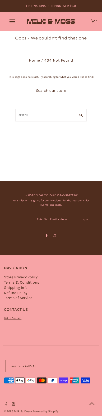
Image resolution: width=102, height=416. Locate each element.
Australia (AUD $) (23, 366)
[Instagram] (54, 236)
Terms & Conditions (21, 282)
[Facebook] (47, 236)
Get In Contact (12, 318)
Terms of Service (18, 297)
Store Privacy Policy (20, 277)
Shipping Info (16, 287)
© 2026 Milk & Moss (17, 411)
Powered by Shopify (45, 411)
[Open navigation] (13, 21)
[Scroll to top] (92, 403)
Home (34, 60)
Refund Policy (15, 292)
